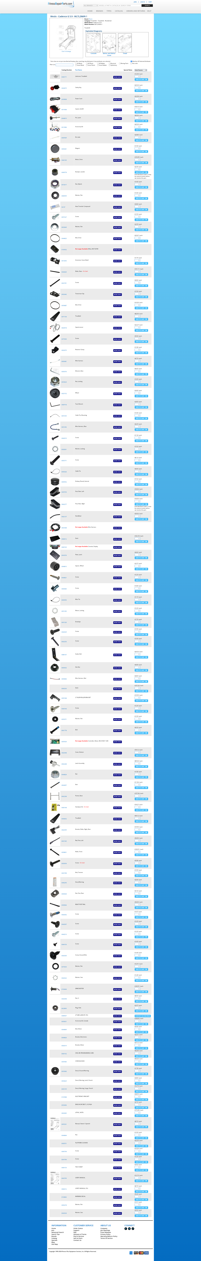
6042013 (64, 934)
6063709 (64, 1178)
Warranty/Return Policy (108, 1236)
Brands (99, 11)
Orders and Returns (135, 11)
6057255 (64, 416)
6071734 (64, 317)
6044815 (64, 566)
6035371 (64, 719)
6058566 (64, 905)
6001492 (64, 427)
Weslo (90, 19)
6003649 (64, 227)
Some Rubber (103, 65)
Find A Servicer (78, 1236)
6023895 (64, 1008)
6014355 (64, 261)
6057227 (64, 217)
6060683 (64, 589)
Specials (54, 1240)
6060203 (64, 688)
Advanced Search (58, 1232)
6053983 (64, 1071)
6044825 (64, 238)
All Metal (79, 63)
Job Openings (105, 1230)
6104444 (64, 989)
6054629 (64, 1081)
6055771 (64, 461)
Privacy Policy (105, 1234)
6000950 (64, 600)
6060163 (64, 547)
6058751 (64, 1143)
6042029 (64, 632)
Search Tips (56, 1234)
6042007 (64, 924)
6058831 (64, 852)
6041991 (64, 283)
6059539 (64, 742)
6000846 (64, 679)
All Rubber (102, 63)
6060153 (64, 1168)
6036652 (64, 819)
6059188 (64, 698)
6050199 (64, 1089)
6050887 (64, 305)
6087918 (64, 405)
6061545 (64, 841)
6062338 (64, 796)
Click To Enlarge (66, 51)
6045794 (64, 1151)
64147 (63, 207)
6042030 (64, 956)
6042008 (64, 999)
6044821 (64, 578)
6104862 (64, 1197)
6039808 (64, 99)
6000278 (64, 1205)
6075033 (64, 967)
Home (90, 11)
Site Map (55, 1244)
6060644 (64, 894)
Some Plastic (91, 65)
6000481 (64, 361)
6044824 (64, 774)
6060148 (64, 807)
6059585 (64, 1062)
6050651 (64, 1021)
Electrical (113, 63)
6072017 (64, 185)
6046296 (64, 883)
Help (149, 11)
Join (53, 1230)
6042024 (64, 1213)
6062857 (64, 785)
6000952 (64, 482)
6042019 (64, 1046)
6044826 (64, 1038)
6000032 (64, 668)
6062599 (64, 830)
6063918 (64, 328)
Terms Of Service (106, 1238)
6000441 (64, 149)
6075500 (64, 339)
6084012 (64, 539)
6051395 (64, 611)
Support (76, 1230)
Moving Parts (124, 63)
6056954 (64, 863)
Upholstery (113, 65)
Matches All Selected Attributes (141, 61)
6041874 (64, 555)
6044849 (64, 1029)
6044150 (64, 944)
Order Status (78, 1228)
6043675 (64, 88)
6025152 (64, 393)
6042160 (64, 160)
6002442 (64, 294)
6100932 (64, 250)
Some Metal (80, 65)
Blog (53, 1242)
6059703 (64, 492)
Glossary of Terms (79, 1234)
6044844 (64, 1135)
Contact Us (77, 1240)
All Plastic (90, 63)
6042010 (64, 438)
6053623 (64, 382)
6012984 (64, 127)
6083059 (64, 196)
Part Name (78, 70)
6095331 (64, 1124)
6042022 (64, 978)
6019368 (64, 109)
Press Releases (105, 1232)
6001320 (64, 622)
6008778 (64, 172)
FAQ (74, 1232)
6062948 (64, 753)
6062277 (64, 504)
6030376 (64, 371)
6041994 (64, 1159)
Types (109, 11)
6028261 (64, 449)
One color (135, 63)
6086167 (64, 655)
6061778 (64, 730)
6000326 (64, 472)
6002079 (64, 350)
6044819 (64, 118)
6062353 (64, 642)
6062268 (64, 764)
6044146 (64, 709)
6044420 (64, 272)
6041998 (64, 873)
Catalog (119, 11)
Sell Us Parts (77, 1238)
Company (103, 1228)
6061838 (64, 528)
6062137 (64, 517)
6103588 (64, 1097)
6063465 (64, 1113)
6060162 (64, 1054)
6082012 (64, 1189)
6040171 (64, 77)
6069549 (64, 138)
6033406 (64, 1105)
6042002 (64, 915)
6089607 (64, 1016)
